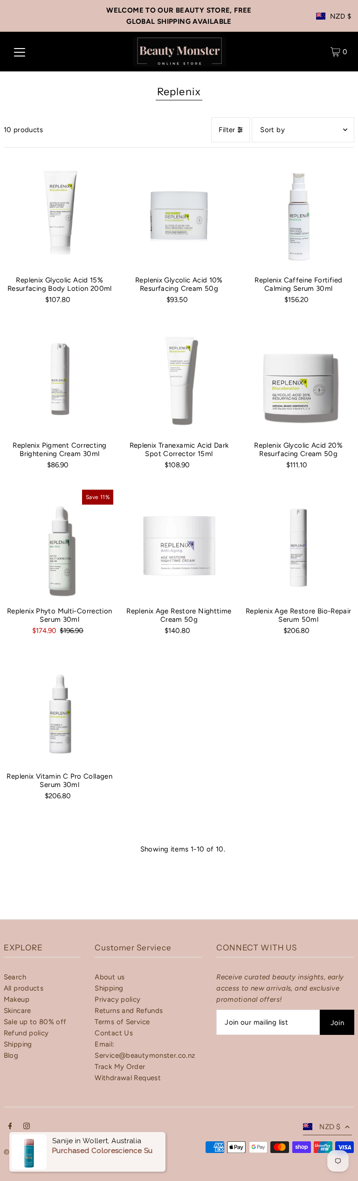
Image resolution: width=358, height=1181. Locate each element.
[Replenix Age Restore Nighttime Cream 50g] (179, 543)
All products (24, 988)
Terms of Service (122, 1022)
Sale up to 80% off (35, 1022)
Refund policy (26, 1033)
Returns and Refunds (129, 1010)
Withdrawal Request (128, 1078)
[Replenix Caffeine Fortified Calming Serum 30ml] (298, 213)
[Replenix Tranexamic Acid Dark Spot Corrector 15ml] (179, 378)
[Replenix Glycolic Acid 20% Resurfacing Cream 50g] (298, 378)
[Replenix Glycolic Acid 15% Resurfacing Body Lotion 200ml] (60, 213)
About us (109, 977)
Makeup (16, 999)
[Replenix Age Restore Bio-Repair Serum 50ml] (298, 543)
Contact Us (114, 1033)
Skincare (17, 1010)
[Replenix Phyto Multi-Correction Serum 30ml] (60, 543)
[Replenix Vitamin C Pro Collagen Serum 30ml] (60, 709)
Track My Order (120, 1066)
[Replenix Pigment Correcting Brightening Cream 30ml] (60, 378)
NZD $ (340, 16)
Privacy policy (117, 999)
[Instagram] (26, 1126)
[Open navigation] (19, 51)
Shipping (18, 1044)
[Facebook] (10, 1126)
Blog (11, 1055)
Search (15, 977)
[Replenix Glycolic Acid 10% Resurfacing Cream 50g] (179, 213)
